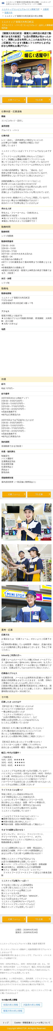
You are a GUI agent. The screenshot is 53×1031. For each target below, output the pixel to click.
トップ (6, 1022)
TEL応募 (39, 100)
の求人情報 (10, 1004)
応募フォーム (14, 100)
